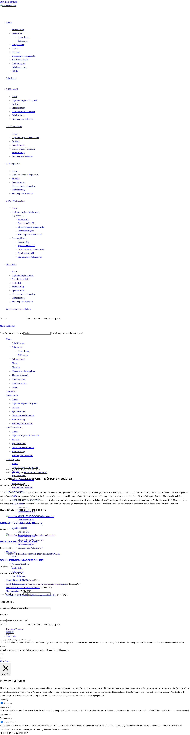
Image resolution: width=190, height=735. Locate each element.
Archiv (3, 621)
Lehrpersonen (18, 359)
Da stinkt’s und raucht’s (19, 541)
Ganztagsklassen (19, 528)
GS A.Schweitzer (14, 427)
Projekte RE (23, 508)
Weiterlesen (5, 661)
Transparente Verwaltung (15, 629)
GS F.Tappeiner (13, 459)
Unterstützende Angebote (23, 371)
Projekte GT (23, 532)
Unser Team (23, 351)
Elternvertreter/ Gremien (23, 415)
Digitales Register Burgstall (24, 403)
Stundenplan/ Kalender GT (30, 548)
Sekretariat (17, 347)
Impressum (10, 631)
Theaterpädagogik (20, 375)
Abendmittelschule (20, 564)
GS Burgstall (12, 395)
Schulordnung (18, 419)
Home (9, 339)
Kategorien (4, 608)
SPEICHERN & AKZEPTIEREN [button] (14, 733)
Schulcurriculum (19, 383)
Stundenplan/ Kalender (22, 423)
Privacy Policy (11, 636)
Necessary (8, 703)
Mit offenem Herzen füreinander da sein (23, 587)
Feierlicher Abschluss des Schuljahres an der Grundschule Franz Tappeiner (37, 584)
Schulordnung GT (26, 544)
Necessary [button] (4, 699)
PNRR (15, 387)
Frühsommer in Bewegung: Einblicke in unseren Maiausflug (31, 595)
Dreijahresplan (18, 379)
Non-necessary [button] (6, 718)
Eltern (14, 363)
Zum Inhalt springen (8, 2)
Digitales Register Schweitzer (25, 435)
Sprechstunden (19, 411)
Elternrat (16, 367)
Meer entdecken (12, 591)
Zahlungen (23, 355)
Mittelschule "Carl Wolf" (35, 473)
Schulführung (18, 343)
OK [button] (1, 654)
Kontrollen (10, 633)
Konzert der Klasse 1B (17, 522)
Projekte (15, 407)
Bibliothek (17, 568)
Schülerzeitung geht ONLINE (22, 560)
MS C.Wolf (11, 552)
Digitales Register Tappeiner (25, 467)
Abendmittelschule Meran (16, 580)
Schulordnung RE (26, 520)
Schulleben (11, 391)
